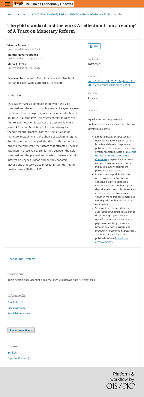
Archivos (23, 14)
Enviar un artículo (21, 330)
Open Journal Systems (21, 259)
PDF (95, 46)
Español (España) (18, 358)
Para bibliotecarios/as (20, 313)
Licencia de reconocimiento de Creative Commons (115, 155)
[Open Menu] (7, 3)
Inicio (11, 14)
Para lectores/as (16, 302)
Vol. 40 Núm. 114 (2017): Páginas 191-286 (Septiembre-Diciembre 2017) (71, 14)
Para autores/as (16, 307)
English (12, 352)
